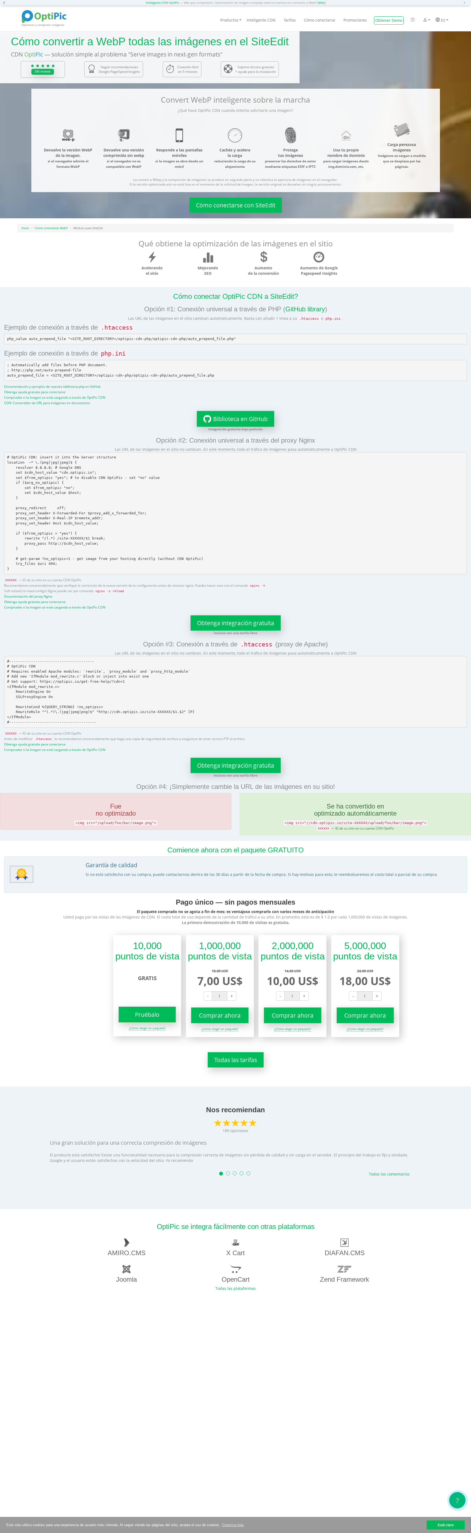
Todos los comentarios (389, 1174)
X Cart (235, 1253)
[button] (5, 2)
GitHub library (305, 309)
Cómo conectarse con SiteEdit (235, 205)
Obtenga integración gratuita (235, 623)
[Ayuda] (413, 20)
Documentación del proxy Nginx (28, 596)
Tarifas (290, 20)
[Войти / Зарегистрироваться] (425, 20)
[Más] (321, 3)
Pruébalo (147, 1014)
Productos (229, 20)
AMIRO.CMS (127, 1253)
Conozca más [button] (233, 1525)
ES (442, 20)
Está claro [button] (446, 1525)
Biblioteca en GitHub (240, 419)
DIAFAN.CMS (345, 1253)
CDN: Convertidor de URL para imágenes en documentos (47, 403)
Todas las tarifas (235, 1060)
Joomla (126, 1279)
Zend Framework (344, 1279)
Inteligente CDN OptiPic (162, 3)
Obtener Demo (388, 20)
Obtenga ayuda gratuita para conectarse (35, 392)
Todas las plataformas (235, 1288)
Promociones (355, 20)
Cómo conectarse (319, 20)
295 (43, 71)
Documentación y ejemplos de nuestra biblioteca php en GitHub (52, 386)
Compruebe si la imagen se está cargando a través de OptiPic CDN (54, 397)
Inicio (25, 228)
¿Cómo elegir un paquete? (147, 1028)
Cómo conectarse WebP (51, 228)
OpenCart (236, 1279)
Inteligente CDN (261, 20)
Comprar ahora (220, 1015)
